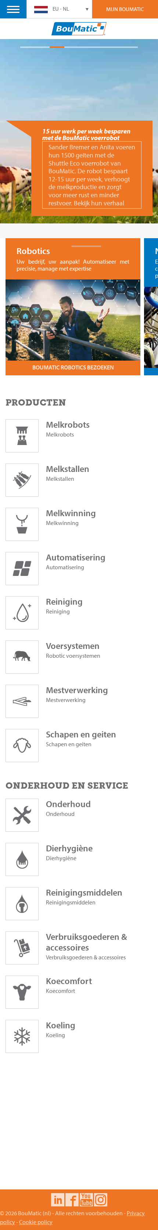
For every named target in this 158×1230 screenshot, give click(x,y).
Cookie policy (36, 1222)
